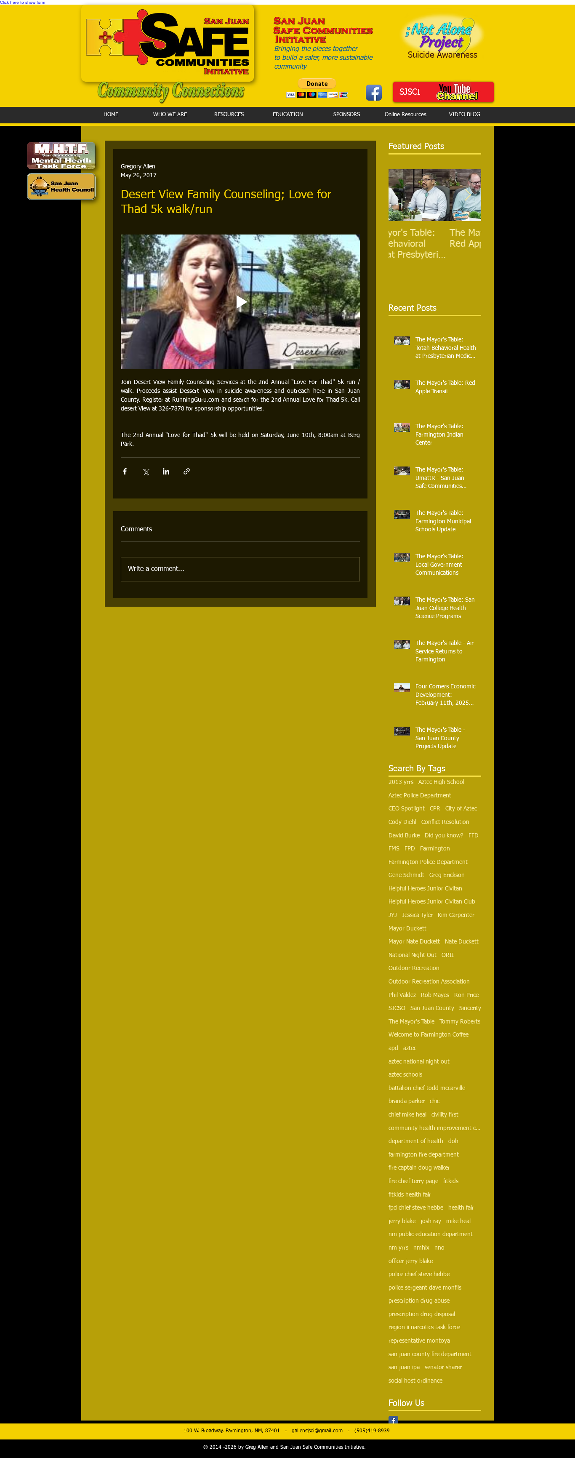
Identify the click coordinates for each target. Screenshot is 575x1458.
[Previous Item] (402, 195)
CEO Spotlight (407, 809)
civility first (444, 1115)
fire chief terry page (413, 1181)
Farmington (435, 849)
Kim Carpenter (456, 915)
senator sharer (443, 1367)
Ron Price (466, 995)
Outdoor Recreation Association (429, 982)
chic (434, 1101)
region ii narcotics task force (424, 1327)
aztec (409, 1048)
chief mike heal (407, 1115)
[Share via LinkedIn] (166, 471)
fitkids (450, 1181)
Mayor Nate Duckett (414, 942)
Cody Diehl (402, 822)
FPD (410, 849)
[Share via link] (187, 471)
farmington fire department (424, 1155)
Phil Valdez (402, 995)
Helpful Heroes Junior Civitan (425, 889)
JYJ (393, 915)
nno (439, 1248)
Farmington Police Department (428, 862)
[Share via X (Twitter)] (145, 471)
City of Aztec (461, 809)
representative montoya (419, 1341)
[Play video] (240, 302)
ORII (448, 955)
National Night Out (413, 955)
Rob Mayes (435, 995)
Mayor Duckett (407, 929)
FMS (394, 849)
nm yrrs (398, 1248)
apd (393, 1048)
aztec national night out (419, 1062)
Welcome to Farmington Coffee (429, 1035)
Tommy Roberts (459, 1022)
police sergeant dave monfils (425, 1288)
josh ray (431, 1221)
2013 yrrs (401, 782)
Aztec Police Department (420, 796)
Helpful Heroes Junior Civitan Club (432, 902)
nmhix (421, 1248)
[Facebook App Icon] (374, 93)
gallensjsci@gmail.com (317, 1431)
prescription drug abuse (419, 1301)
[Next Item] (467, 195)
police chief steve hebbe (419, 1274)
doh (453, 1141)
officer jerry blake (411, 1261)
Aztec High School (441, 782)
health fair (461, 1208)
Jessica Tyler (417, 915)
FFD (474, 836)
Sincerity (470, 1008)
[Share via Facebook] (125, 471)
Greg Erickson (447, 875)
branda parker (407, 1101)
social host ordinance (415, 1381)
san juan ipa (404, 1367)
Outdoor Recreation (414, 968)
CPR (435, 809)
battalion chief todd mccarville (427, 1088)
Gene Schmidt (406, 875)
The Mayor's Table (411, 1022)
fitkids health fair (410, 1195)
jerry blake (402, 1221)
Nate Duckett (462, 942)
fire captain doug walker (419, 1168)
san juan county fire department (430, 1354)
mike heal (458, 1221)
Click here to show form (22, 2)
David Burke (404, 836)
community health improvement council (435, 1128)
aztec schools (405, 1075)
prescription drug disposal (422, 1314)
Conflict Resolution (445, 822)
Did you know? (444, 836)
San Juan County (432, 1008)
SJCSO (397, 1008)
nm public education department (431, 1234)
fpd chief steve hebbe (416, 1208)
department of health (416, 1141)
